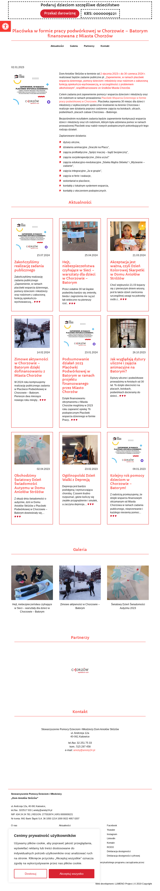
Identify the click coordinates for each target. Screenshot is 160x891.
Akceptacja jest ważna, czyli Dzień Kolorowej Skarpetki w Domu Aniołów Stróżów (127, 270)
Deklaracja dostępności (119, 851)
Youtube (111, 830)
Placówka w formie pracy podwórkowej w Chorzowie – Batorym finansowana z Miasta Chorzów (80, 33)
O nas (14, 825)
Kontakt (111, 842)
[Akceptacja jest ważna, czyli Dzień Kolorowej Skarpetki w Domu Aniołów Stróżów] (128, 236)
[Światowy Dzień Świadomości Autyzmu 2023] (128, 582)
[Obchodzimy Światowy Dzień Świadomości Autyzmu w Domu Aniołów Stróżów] (32, 449)
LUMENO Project (123, 883)
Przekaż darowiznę (60, 13)
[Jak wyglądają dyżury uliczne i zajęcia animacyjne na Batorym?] (128, 333)
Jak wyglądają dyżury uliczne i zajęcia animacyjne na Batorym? (127, 365)
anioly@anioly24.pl (84, 750)
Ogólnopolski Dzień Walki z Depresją (78, 477)
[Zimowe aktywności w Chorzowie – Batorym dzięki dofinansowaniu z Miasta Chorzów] (32, 333)
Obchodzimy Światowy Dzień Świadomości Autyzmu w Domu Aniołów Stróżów (29, 483)
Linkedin (111, 838)
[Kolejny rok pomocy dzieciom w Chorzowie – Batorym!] (128, 449)
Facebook (112, 825)
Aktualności (65, 825)
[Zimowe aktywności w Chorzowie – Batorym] (80, 582)
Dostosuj (30, 873)
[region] (54, 856)
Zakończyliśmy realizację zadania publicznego (29, 266)
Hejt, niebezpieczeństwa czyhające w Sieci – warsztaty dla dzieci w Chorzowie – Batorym (78, 272)
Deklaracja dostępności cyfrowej (123, 855)
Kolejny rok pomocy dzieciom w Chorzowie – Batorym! (127, 481)
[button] (5, 26)
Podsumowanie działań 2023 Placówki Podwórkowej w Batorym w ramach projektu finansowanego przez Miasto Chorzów (78, 375)
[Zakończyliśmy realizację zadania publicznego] (32, 236)
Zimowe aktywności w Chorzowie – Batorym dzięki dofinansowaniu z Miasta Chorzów (31, 367)
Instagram (112, 834)
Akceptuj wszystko (72, 873)
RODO (110, 847)
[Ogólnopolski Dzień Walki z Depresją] (80, 449)
